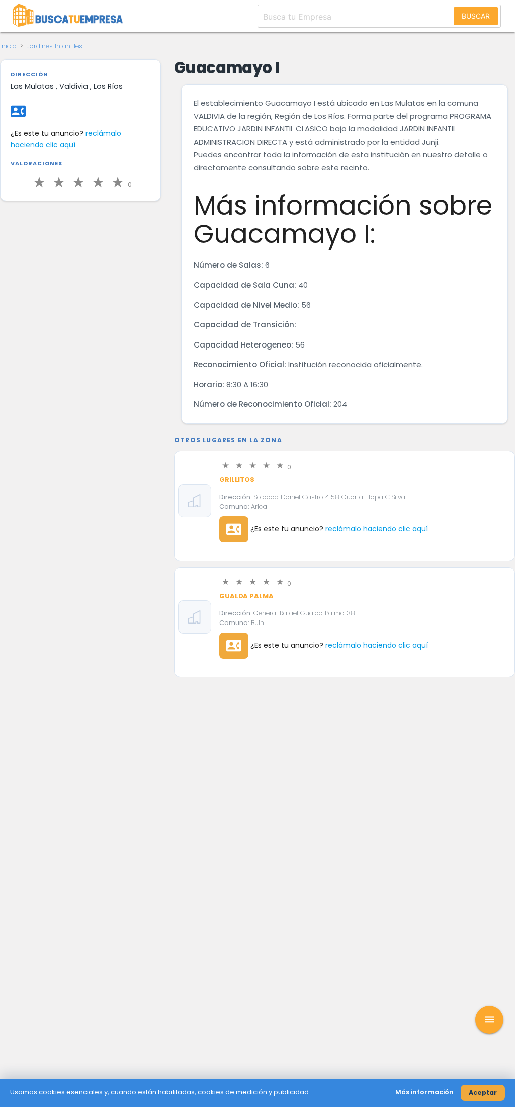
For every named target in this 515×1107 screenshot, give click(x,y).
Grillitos (236, 480)
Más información (424, 1092)
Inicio (8, 46)
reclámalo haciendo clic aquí (66, 139)
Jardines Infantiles (54, 46)
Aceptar (483, 1092)
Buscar (476, 16)
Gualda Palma (246, 596)
